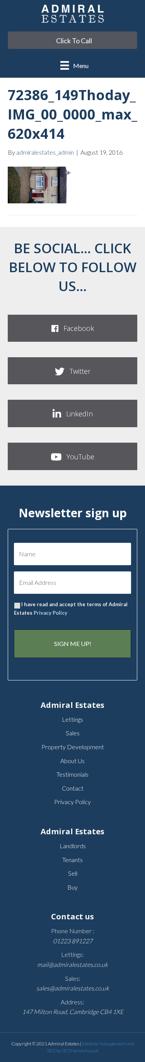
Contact (73, 788)
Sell (72, 873)
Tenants (72, 859)
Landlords (73, 845)
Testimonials (72, 774)
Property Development (72, 746)
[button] (72, 328)
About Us (72, 760)
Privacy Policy (50, 613)
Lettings (72, 719)
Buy (72, 887)
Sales (73, 732)
